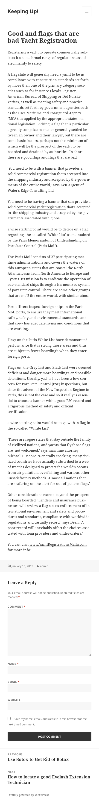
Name (13, 664)
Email (13, 682)
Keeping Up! (23, 11)
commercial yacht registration (41, 207)
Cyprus (13, 279)
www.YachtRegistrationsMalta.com (58, 544)
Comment (17, 607)
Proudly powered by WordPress (28, 795)
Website (14, 700)
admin (44, 566)
